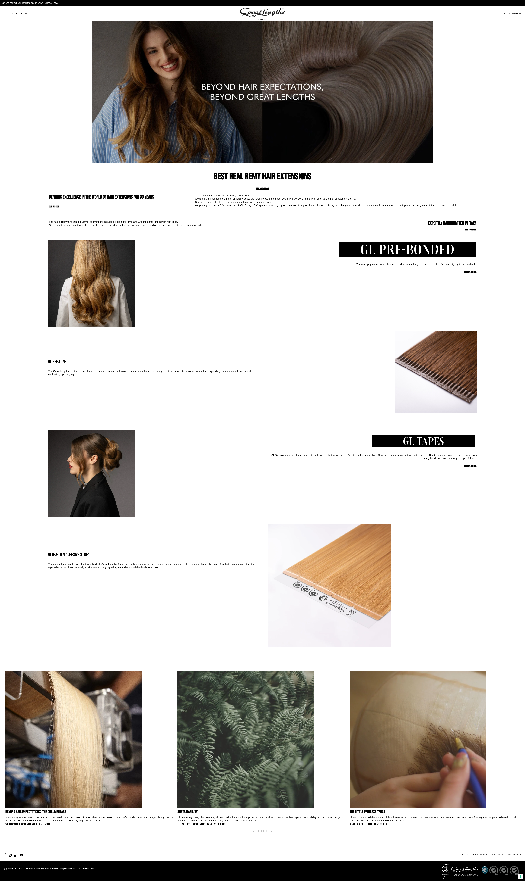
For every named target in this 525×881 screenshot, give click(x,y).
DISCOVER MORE (262, 188)
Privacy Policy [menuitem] (479, 854)
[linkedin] (15, 855)
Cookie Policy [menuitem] (497, 854)
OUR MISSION (54, 206)
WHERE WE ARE (19, 13)
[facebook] (5, 855)
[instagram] (10, 855)
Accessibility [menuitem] (514, 854)
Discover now (51, 3)
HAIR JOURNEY (470, 229)
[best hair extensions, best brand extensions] (7, 13)
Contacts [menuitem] (464, 854)
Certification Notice (445, 877)
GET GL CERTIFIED (511, 13)
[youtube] (21, 855)
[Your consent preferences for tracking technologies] (520, 876)
